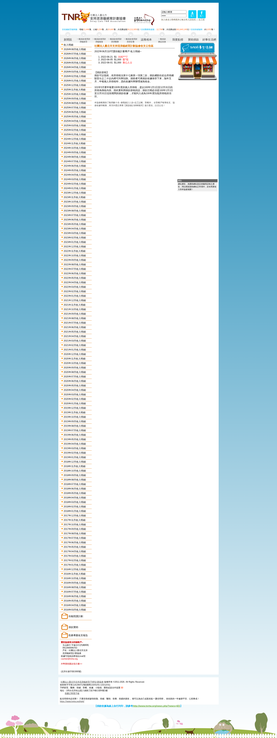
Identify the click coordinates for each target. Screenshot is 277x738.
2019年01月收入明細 (75, 457)
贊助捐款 (193, 39)
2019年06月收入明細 (75, 434)
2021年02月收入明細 (75, 345)
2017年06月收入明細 (75, 542)
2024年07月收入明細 (75, 161)
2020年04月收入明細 (75, 390)
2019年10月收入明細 (75, 417)
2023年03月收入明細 (75, 233)
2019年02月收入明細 (75, 452)
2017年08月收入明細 (75, 533)
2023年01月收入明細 (75, 242)
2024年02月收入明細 (75, 183)
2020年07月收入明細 (75, 376)
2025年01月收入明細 (75, 134)
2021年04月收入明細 (75, 336)
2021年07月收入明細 (75, 322)
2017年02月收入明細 (75, 560)
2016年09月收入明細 (75, 582)
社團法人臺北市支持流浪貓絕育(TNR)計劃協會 (82, 682)
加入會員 (165, 19)
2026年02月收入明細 (75, 76)
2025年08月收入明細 (75, 103)
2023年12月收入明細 (75, 192)
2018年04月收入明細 (75, 497)
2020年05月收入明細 (75, 385)
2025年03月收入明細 (75, 125)
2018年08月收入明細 (75, 479)
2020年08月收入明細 (75, 372)
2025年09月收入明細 (75, 98)
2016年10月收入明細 (75, 578)
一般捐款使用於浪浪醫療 (115, 40)
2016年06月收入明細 (75, 596)
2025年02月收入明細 (75, 130)
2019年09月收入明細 (75, 421)
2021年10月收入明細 (75, 309)
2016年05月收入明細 (75, 600)
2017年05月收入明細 (75, 547)
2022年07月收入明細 (75, 269)
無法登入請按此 (188, 19)
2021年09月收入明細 (75, 313)
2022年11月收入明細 (74, 251)
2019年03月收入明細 (75, 448)
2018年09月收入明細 (75, 475)
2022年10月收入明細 (75, 255)
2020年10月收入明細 (75, 363)
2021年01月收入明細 (75, 349)
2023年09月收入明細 (75, 206)
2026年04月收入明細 (75, 67)
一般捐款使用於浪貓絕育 (83, 40)
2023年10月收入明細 (75, 201)
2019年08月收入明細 (75, 425)
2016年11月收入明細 (74, 573)
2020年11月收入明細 (74, 358)
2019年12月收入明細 (75, 408)
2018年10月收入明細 (75, 470)
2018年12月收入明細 (75, 461)
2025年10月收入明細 (75, 94)
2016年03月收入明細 (75, 609)
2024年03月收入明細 (75, 179)
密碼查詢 (175, 19)
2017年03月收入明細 (75, 556)
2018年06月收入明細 (75, 488)
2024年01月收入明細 (75, 188)
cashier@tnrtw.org (69, 659)
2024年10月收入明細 (75, 148)
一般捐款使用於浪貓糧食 (99, 40)
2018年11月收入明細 (74, 466)
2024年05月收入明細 (75, 170)
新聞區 (68, 39)
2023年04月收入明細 (75, 228)
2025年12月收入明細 (75, 85)
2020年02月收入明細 (75, 399)
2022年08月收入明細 (75, 264)
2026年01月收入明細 (75, 80)
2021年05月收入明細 (75, 331)
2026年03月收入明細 (75, 71)
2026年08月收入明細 (75, 49)
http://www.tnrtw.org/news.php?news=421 (156, 706)
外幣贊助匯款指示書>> (71, 664)
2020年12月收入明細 (75, 354)
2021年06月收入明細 (75, 327)
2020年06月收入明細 (75, 381)
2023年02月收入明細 (75, 237)
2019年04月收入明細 (75, 443)
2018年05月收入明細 (75, 493)
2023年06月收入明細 (75, 219)
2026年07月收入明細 (75, 53)
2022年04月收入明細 (75, 282)
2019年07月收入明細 (75, 430)
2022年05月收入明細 (75, 278)
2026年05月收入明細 (75, 62)
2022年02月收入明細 (75, 291)
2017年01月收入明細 (75, 564)
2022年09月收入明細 (75, 260)
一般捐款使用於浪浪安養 (130, 40)
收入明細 (68, 44)
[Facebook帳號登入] (202, 17)
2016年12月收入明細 (75, 569)
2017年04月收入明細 (75, 551)
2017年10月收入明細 (75, 524)
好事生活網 (209, 39)
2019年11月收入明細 (74, 412)
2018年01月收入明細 (75, 511)
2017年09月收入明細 (75, 529)
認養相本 (146, 39)
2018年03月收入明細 (75, 502)
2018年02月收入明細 (75, 506)
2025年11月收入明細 (74, 89)
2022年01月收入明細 (75, 295)
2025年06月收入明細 (75, 112)
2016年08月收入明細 (75, 587)
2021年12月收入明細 (75, 300)
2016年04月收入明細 (75, 605)
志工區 (201, 19)
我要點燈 (177, 39)
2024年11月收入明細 (74, 143)
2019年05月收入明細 (75, 439)
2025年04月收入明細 (75, 121)
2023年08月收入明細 (75, 210)
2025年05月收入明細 (75, 116)
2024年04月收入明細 (75, 174)
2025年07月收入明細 (75, 107)
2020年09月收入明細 (75, 367)
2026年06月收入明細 (75, 58)
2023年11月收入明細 (74, 197)
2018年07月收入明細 (75, 484)
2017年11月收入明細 (74, 520)
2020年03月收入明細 (75, 394)
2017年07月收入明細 (75, 538)
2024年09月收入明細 (75, 152)
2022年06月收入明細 (75, 273)
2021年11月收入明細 (74, 304)
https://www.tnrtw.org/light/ (72, 701)
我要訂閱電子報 (72, 693)
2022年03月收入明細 (75, 286)
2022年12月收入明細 (75, 246)
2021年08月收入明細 (75, 318)
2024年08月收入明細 (75, 156)
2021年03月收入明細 (75, 340)
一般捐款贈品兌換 (162, 40)
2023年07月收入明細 (75, 215)
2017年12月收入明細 (75, 515)
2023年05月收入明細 (75, 224)
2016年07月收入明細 (75, 591)
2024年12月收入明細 (75, 139)
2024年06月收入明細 (75, 165)
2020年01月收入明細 (75, 403)
